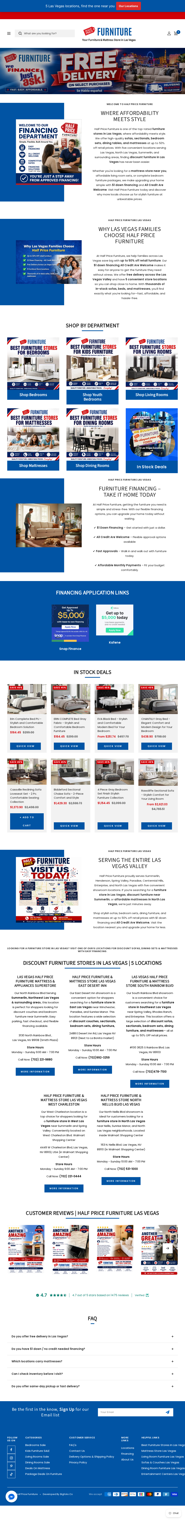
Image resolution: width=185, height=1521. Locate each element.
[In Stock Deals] (152, 434)
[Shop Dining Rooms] (92, 434)
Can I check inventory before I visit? (37, 1374)
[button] (11, 1497)
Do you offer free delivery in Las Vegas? (40, 1336)
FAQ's (72, 1445)
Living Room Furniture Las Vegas (162, 1456)
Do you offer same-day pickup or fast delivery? (46, 1386)
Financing (127, 1454)
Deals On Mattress (37, 1468)
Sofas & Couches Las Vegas (160, 1462)
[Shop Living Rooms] (152, 363)
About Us (127, 1459)
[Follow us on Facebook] (11, 1450)
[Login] (169, 33)
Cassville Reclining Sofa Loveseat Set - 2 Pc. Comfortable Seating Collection (25, 796)
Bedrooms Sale (35, 1445)
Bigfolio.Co (66, 1494)
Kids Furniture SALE (37, 1451)
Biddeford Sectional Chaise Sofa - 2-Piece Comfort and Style (68, 794)
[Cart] (176, 33)
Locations (127, 1448)
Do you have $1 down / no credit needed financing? (48, 1349)
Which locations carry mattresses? (37, 1361)
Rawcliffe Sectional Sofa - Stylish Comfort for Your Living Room (157, 795)
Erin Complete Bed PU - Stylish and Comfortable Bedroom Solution (26, 723)
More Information (35, 1071)
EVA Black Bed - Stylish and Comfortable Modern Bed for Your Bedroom (112, 725)
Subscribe (167, 1412)
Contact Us (77, 1451)
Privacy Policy (78, 1462)
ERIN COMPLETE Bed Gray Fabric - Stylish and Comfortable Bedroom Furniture (70, 725)
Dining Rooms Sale (37, 1462)
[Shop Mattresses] (33, 434)
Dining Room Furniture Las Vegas (163, 1468)
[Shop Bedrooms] (33, 363)
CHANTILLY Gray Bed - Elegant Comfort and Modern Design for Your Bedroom (156, 725)
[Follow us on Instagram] (11, 1458)
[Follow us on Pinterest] (11, 1466)
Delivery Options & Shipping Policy (91, 1456)
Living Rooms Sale (37, 1456)
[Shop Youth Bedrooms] (92, 363)
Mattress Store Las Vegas (158, 1451)
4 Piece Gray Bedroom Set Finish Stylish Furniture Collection (113, 794)
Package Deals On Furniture (43, 1474)
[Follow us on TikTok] (11, 1474)
